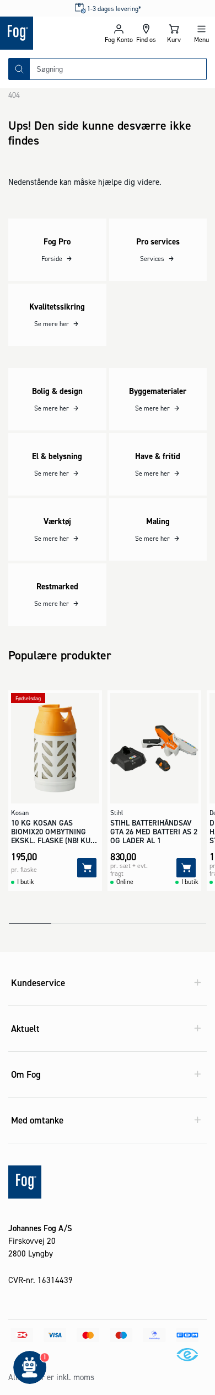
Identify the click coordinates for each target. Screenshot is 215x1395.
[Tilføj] (86, 867)
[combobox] (118, 68)
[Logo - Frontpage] (52, 33)
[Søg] (19, 68)
